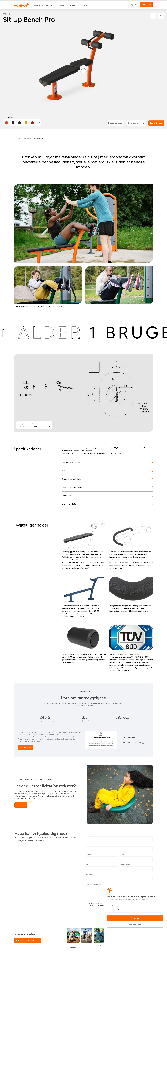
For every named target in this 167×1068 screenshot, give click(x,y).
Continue (135, 918)
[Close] (160, 889)
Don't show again (135, 925)
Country (110, 905)
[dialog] (83, 534)
